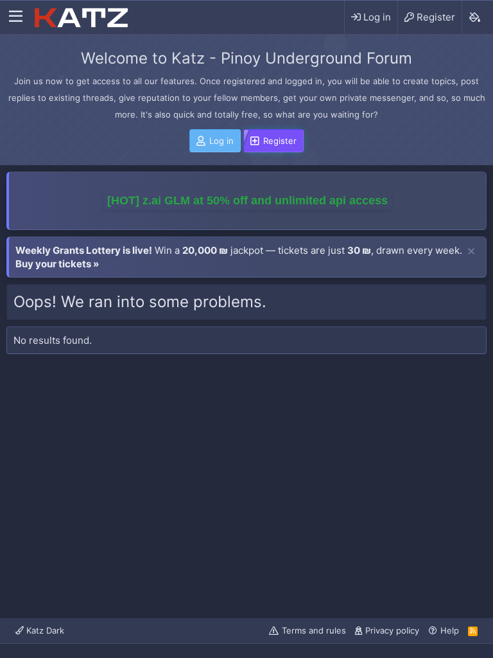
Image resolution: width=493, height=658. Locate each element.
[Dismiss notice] (471, 252)
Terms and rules (314, 630)
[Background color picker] (474, 17)
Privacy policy (392, 630)
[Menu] (16, 17)
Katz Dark (44, 630)
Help (449, 630)
